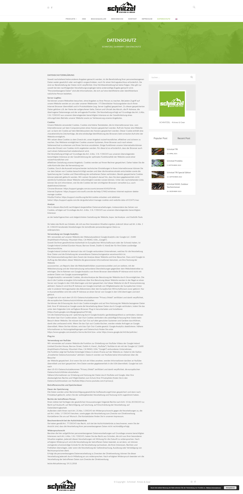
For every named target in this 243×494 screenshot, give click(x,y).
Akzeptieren (230, 488)
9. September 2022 (174, 165)
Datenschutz (163, 19)
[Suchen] (194, 7)
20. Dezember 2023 (174, 191)
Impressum (147, 19)
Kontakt (132, 19)
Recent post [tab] (184, 138)
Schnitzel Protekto (175, 161)
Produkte (71, 19)
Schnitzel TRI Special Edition (179, 172)
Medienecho (117, 19)
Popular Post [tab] (160, 138)
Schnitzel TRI (172, 149)
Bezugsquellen (98, 19)
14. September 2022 (174, 177)
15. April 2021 (172, 153)
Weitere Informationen (213, 488)
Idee (84, 19)
